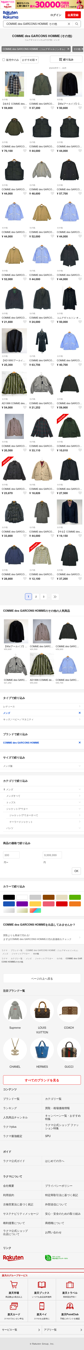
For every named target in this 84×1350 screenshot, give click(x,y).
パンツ (9, 828)
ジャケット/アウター (17, 808)
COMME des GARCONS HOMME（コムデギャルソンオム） (34, 48)
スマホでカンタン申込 (14, 1316)
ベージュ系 (67, 897)
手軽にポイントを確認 (70, 1316)
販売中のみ (12, 60)
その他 (5, 99)
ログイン (55, 15)
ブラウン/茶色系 (54, 897)
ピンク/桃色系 (54, 904)
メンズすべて (13, 795)
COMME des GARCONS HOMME (21, 742)
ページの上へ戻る (42, 978)
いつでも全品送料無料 (42, 1294)
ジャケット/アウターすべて (23, 815)
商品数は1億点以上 (13, 1294)
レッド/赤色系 (67, 904)
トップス (11, 802)
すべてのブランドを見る (42, 1080)
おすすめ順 (29, 60)
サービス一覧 (9, 1329)
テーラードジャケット (21, 821)
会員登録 (73, 15)
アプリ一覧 (50, 1329)
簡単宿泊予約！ (70, 1294)
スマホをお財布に (42, 1316)
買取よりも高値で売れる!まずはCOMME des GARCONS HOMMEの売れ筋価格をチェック (37, 937)
